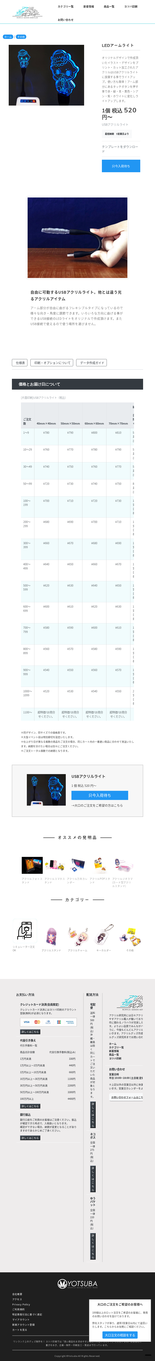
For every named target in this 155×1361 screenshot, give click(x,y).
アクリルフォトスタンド (32, 880)
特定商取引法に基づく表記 (27, 1314)
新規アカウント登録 (23, 1324)
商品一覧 (109, 6)
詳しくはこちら (30, 1031)
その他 (21, 37)
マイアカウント (21, 1319)
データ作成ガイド (92, 362)
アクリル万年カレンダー (77, 880)
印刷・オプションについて (52, 362)
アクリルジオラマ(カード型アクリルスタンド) (122, 882)
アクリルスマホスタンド (54, 880)
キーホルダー (103, 950)
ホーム (8, 37)
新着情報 (88, 6)
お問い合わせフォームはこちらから (131, 1097)
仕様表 (20, 362)
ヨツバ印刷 (130, 6)
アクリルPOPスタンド (100, 880)
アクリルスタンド (51, 950)
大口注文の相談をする (120, 1335)
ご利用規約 (18, 1309)
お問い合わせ (66, 20)
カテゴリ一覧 (116, 1047)
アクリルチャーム (77, 950)
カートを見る (19, 1330)
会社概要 (17, 1294)
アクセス (17, 1299)
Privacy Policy (21, 1304)
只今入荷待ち (121, 166)
